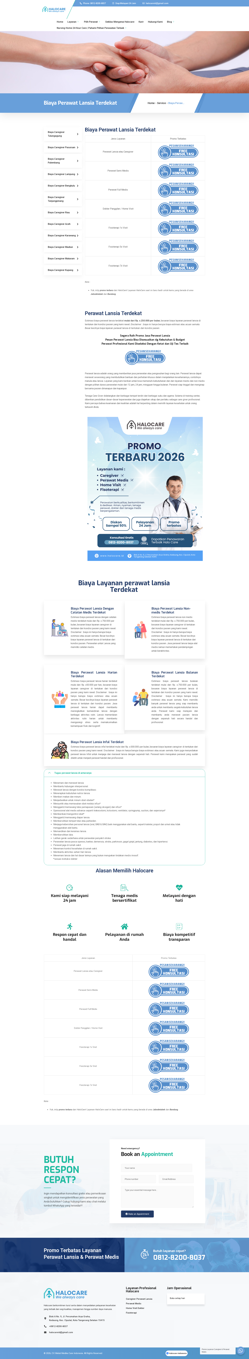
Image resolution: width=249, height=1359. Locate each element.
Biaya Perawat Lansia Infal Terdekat (97, 742)
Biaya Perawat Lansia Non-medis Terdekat (171, 610)
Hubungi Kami (155, 21)
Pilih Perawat (91, 21)
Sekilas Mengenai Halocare (119, 21)
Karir (141, 21)
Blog (169, 21)
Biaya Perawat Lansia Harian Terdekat (94, 674)
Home (60, 21)
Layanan (71, 21)
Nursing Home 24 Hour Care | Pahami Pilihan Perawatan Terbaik (90, 28)
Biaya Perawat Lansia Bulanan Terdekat (174, 674)
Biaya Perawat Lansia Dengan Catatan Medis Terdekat (92, 610)
